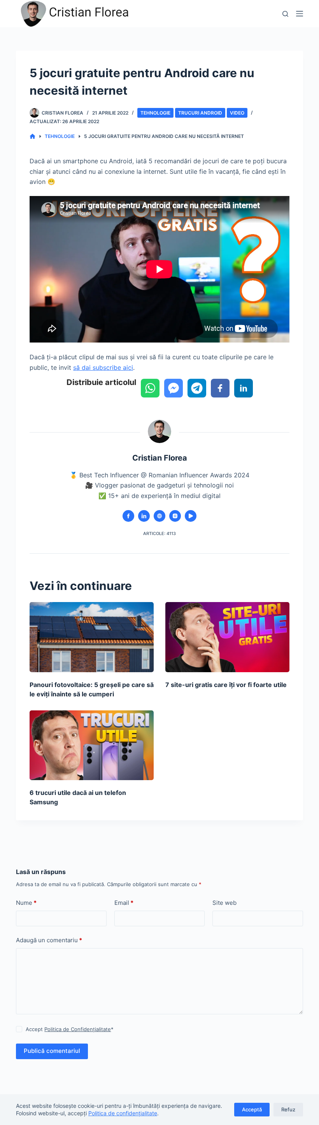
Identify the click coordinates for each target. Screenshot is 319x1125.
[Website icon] (159, 516)
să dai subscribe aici (103, 367)
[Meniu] (299, 13)
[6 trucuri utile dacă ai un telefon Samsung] (92, 745)
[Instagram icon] (175, 516)
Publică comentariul (52, 1050)
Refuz (288, 1109)
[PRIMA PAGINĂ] (32, 137)
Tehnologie (155, 113)
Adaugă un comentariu (49, 940)
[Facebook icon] (128, 516)
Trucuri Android (200, 113)
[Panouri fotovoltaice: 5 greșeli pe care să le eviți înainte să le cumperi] (92, 637)
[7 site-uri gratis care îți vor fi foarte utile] (227, 637)
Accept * (70, 1029)
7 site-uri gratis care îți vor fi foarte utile (226, 685)
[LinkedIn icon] (144, 516)
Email (123, 902)
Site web (224, 902)
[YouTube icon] (190, 516)
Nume (26, 902)
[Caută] (285, 14)
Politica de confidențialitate (122, 1113)
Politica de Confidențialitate (77, 1029)
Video (237, 113)
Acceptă (252, 1109)
